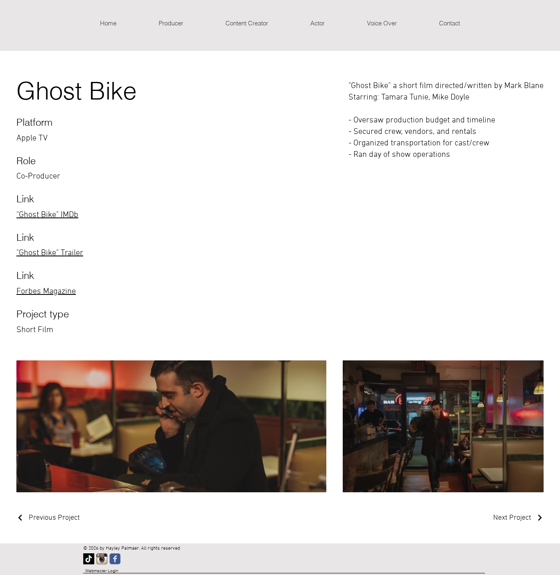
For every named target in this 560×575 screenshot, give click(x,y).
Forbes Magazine (46, 292)
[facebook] (115, 558)
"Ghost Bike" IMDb (47, 215)
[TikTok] (88, 558)
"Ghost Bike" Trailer (49, 253)
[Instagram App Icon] (101, 558)
